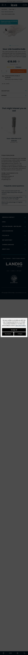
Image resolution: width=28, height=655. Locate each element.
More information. (20, 325)
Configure (20, 333)
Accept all (14, 330)
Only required (8, 333)
